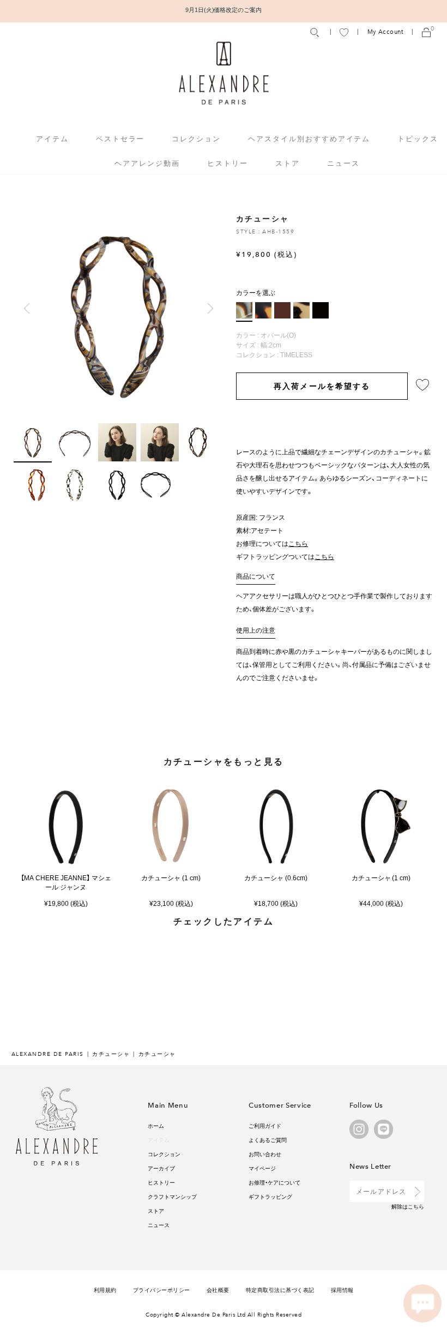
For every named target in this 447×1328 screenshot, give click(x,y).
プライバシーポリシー (161, 1289)
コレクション (164, 1154)
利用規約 (105, 1289)
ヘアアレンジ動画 (147, 163)
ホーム (156, 1125)
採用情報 (342, 1289)
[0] (426, 31)
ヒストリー (227, 163)
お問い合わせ (265, 1154)
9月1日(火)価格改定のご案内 (223, 9)
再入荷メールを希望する (322, 385)
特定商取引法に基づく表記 (280, 1289)
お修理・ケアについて (274, 1182)
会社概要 (218, 1289)
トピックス (417, 138)
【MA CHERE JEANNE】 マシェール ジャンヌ (66, 882)
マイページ (262, 1168)
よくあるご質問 (268, 1139)
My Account (385, 31)
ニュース (343, 163)
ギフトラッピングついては (285, 556)
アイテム (159, 1139)
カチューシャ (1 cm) (171, 877)
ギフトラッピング (270, 1196)
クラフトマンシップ (172, 1196)
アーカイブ (161, 1168)
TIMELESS (296, 354)
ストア (287, 163)
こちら (416, 1206)
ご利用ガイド (265, 1125)
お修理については (272, 543)
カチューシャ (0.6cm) (275, 877)
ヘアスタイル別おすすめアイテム (309, 138)
